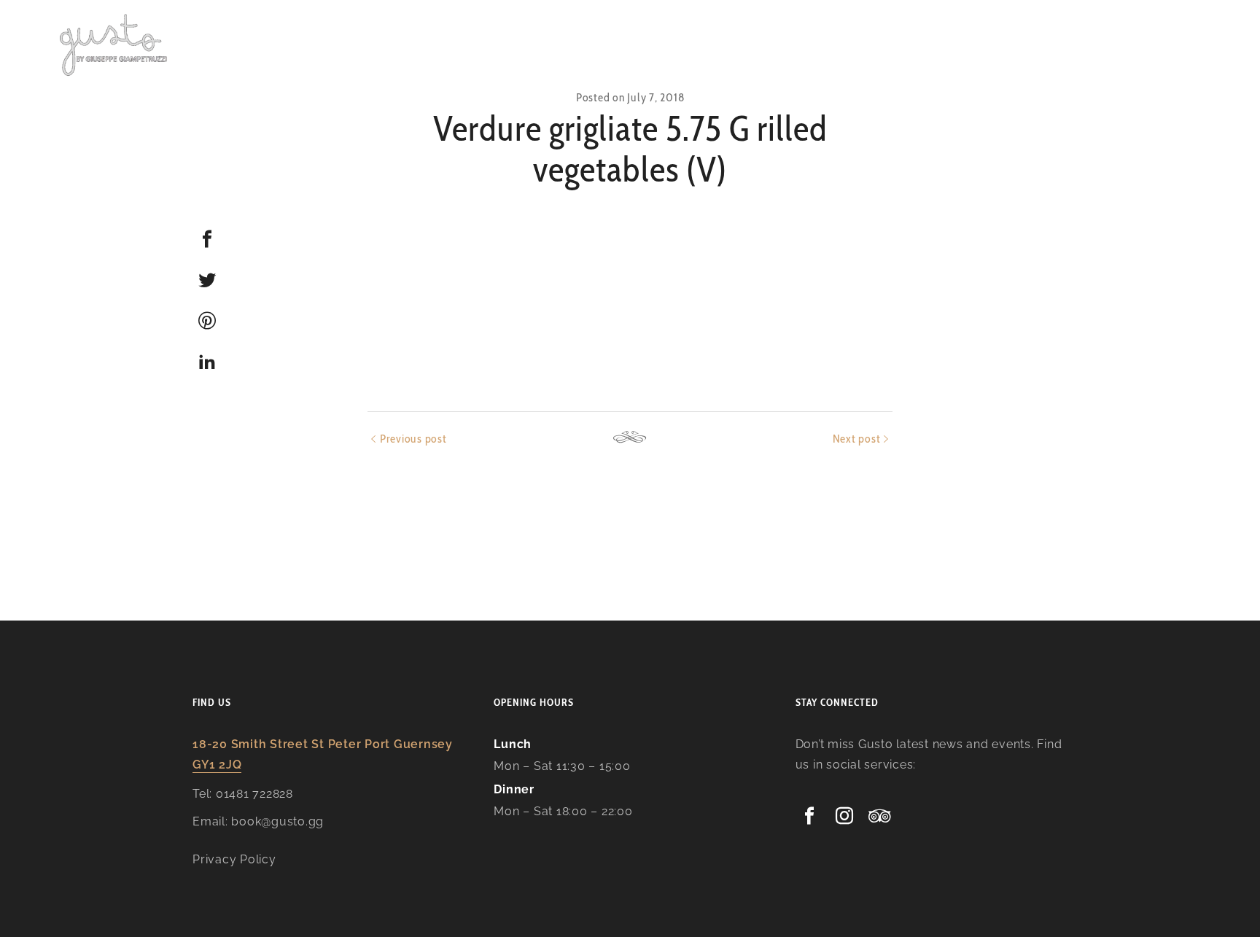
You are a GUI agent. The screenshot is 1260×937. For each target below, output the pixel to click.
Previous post (413, 439)
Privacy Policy (234, 859)
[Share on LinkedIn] (207, 361)
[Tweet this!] (207, 280)
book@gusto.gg (277, 821)
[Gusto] (114, 44)
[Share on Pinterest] (207, 320)
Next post (857, 439)
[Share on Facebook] (207, 239)
